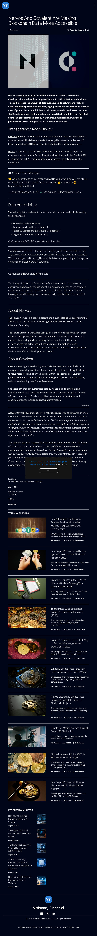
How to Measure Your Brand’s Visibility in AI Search (18, 819)
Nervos (11, 151)
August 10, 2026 (13, 855)
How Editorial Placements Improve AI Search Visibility (20, 880)
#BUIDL (84, 179)
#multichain (66, 182)
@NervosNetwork (59, 179)
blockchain (12, 504)
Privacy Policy (61, 464)
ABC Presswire (55, 541)
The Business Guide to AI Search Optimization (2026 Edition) (19, 848)
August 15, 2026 (13, 826)
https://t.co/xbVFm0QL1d (21, 186)
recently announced (26, 95)
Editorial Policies (61, 927)
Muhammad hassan (15, 492)
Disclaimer (49, 927)
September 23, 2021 (71, 192)
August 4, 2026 (13, 887)
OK (48, 470)
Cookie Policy (74, 927)
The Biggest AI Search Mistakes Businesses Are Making (19, 833)
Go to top (85, 406)
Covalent (12, 136)
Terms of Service (24, 927)
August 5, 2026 (13, 872)
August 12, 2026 (13, 840)
